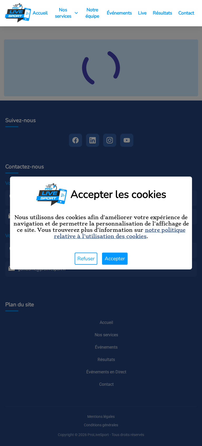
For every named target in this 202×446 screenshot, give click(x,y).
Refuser (86, 258)
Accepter (115, 258)
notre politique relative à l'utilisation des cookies (119, 233)
